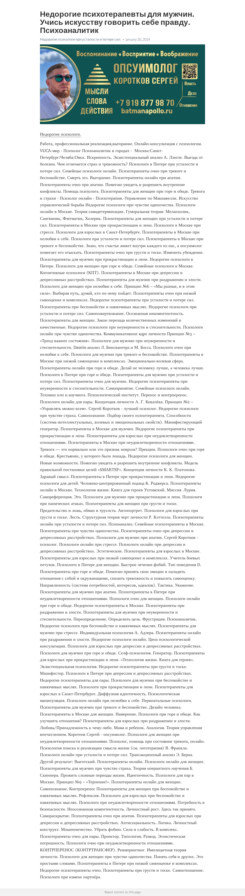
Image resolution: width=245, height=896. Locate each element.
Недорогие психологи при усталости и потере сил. (80, 39)
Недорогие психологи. (60, 134)
